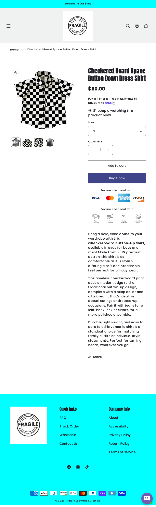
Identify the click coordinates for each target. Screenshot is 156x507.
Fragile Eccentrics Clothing (83, 500)
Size (91, 122)
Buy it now (117, 178)
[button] (8, 26)
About (113, 418)
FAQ (63, 418)
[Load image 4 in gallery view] (50, 142)
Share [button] (97, 357)
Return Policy (119, 443)
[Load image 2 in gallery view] (27, 142)
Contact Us (69, 443)
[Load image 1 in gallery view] (16, 142)
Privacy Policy (120, 435)
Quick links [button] (68, 409)
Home (14, 49)
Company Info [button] (119, 409)
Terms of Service (122, 452)
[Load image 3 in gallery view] (38, 142)
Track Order (69, 426)
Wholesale (68, 435)
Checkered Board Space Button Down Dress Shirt (61, 49)
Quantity (95, 141)
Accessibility (118, 426)
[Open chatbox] (147, 498)
